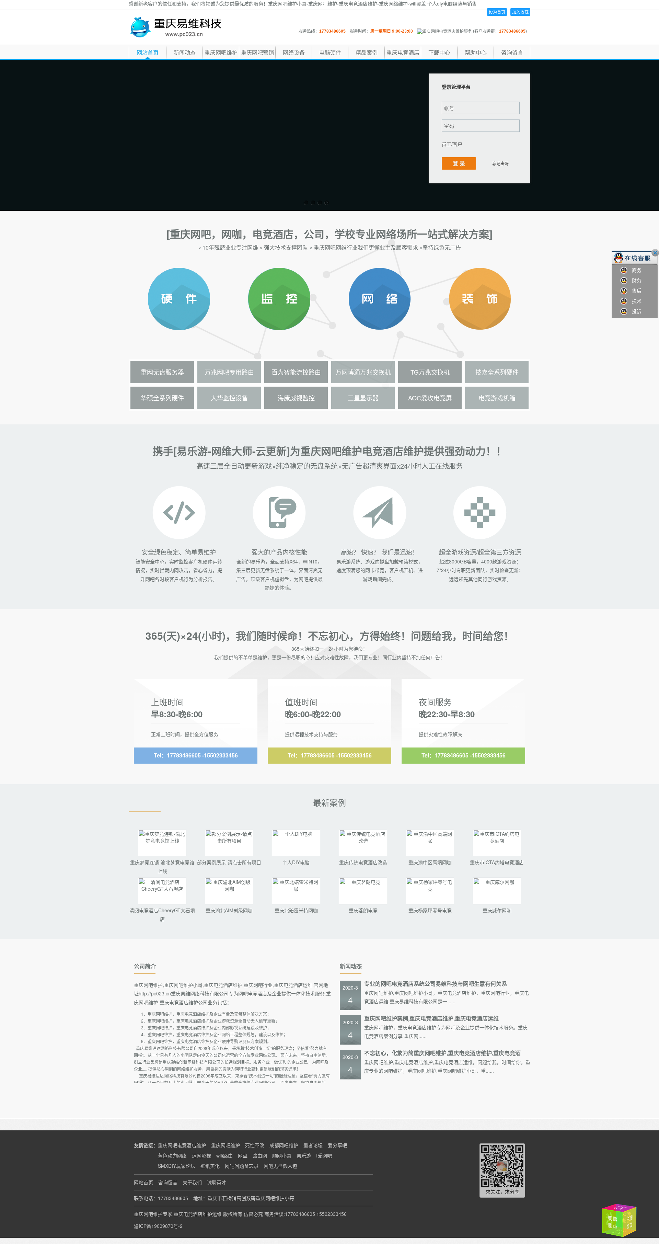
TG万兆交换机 (430, 371)
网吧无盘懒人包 (280, 1165)
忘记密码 (500, 163)
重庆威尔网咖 (497, 910)
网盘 (242, 1155)
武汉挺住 (625, 1208)
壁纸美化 (210, 1165)
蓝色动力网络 (172, 1155)
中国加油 (614, 1219)
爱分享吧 (337, 1145)
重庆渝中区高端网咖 (430, 862)
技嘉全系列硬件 (497, 371)
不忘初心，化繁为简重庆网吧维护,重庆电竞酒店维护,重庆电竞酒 (442, 1053)
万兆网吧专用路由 (229, 371)
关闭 (655, 252)
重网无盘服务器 (162, 371)
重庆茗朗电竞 (363, 910)
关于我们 (192, 1182)
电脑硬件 (330, 52)
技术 (634, 300)
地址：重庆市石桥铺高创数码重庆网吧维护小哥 (243, 1198)
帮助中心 (476, 52)
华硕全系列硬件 (162, 397)
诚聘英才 (216, 1182)
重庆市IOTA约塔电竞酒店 (497, 862)
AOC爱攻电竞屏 (430, 397)
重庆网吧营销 (257, 52)
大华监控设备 (229, 397)
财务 (634, 280)
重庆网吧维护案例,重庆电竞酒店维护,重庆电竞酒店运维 (431, 1018)
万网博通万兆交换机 (363, 371)
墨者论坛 (313, 1145)
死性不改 (254, 1145)
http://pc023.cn (155, 993)
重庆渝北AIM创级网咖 (229, 910)
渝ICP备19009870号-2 (158, 1225)
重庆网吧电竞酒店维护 (182, 1145)
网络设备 (294, 52)
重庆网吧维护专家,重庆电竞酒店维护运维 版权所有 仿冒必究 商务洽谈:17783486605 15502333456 (240, 1213)
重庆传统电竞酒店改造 (363, 862)
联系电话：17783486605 (161, 1198)
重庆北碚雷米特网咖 (296, 910)
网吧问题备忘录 (241, 1165)
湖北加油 (636, 1222)
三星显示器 (363, 397)
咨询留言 (512, 52)
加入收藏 (520, 12)
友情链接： (146, 1145)
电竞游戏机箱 (497, 397)
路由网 (260, 1155)
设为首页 (497, 12)
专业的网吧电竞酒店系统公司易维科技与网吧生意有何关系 (435, 984)
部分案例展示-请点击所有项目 (229, 862)
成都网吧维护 (283, 1145)
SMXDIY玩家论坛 (176, 1165)
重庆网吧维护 (221, 52)
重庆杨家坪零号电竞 (430, 910)
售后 (634, 290)
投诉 (634, 311)
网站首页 (148, 52)
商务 (634, 269)
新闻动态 (185, 52)
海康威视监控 (296, 397)
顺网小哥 (281, 1155)
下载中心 (439, 52)
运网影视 (201, 1155)
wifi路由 (224, 1155)
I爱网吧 (324, 1155)
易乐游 (304, 1155)
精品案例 (367, 52)
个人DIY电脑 (296, 862)
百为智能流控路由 (296, 371)
